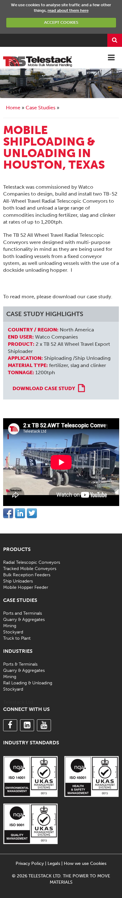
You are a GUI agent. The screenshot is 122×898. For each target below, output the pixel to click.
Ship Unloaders (18, 581)
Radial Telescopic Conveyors (31, 562)
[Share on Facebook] (8, 513)
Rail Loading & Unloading (27, 683)
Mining (9, 625)
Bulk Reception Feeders (26, 575)
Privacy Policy (30, 863)
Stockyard (13, 632)
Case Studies (40, 108)
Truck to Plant (17, 638)
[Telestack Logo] (37, 61)
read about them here (68, 10)
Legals (54, 863)
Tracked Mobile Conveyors (29, 568)
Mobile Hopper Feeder (25, 587)
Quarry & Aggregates (24, 619)
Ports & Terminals (20, 664)
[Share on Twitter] (32, 513)
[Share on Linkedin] (20, 513)
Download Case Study (44, 388)
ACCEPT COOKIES (61, 22)
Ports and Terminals (22, 613)
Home (13, 108)
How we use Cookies (85, 863)
